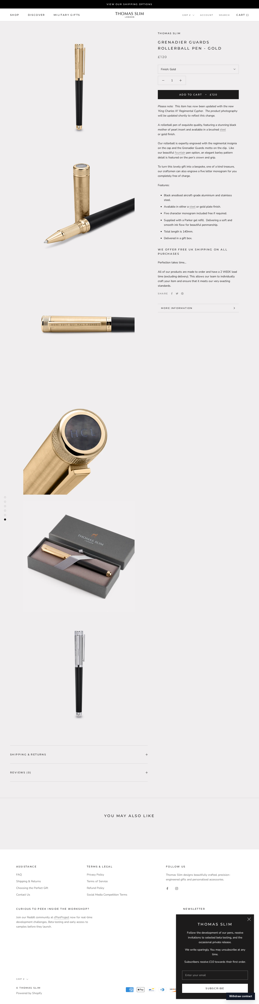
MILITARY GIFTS (67, 14)
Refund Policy (95, 888)
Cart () (242, 14)
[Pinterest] (182, 293)
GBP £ (186, 15)
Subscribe (215, 988)
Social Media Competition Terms (107, 895)
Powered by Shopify (29, 993)
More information (176, 308)
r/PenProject (61, 917)
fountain (180, 153)
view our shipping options (129, 4)
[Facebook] (172, 293)
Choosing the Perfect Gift (32, 888)
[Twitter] (177, 293)
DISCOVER (36, 14)
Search (224, 15)
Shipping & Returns (28, 754)
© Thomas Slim (28, 987)
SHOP (14, 14)
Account (206, 15)
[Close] (249, 919)
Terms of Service (97, 881)
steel (223, 129)
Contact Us (23, 895)
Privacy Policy (95, 875)
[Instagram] (176, 888)
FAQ (19, 875)
